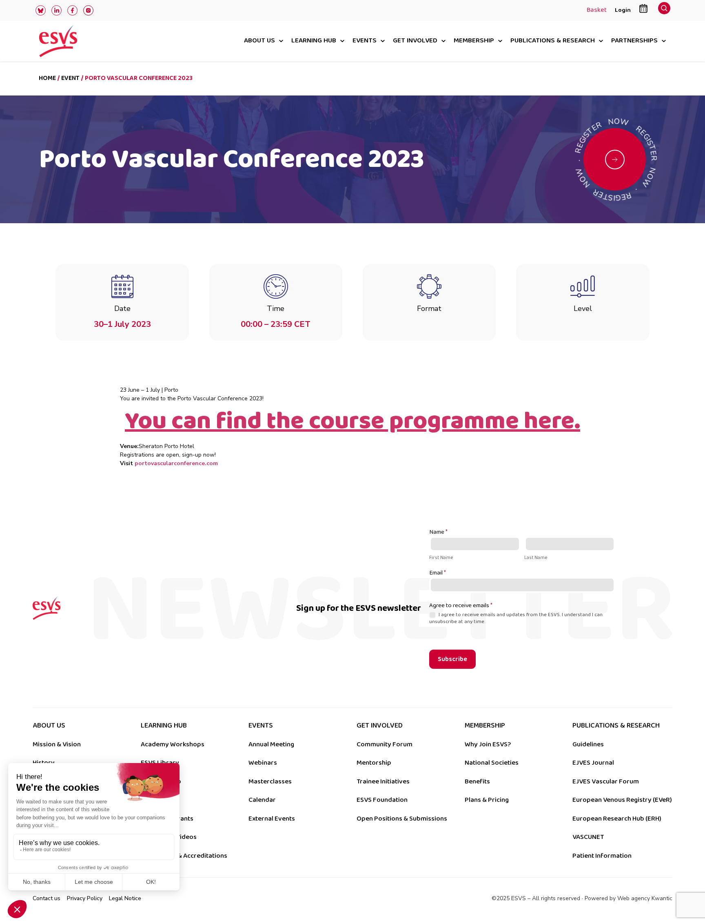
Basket (597, 10)
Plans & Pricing (487, 799)
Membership (474, 41)
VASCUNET (588, 837)
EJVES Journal (593, 762)
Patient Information (602, 855)
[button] (664, 10)
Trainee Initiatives (383, 781)
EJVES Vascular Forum (605, 781)
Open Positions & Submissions (402, 818)
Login (623, 10)
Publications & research (552, 41)
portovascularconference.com (176, 463)
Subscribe (452, 659)
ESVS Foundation (382, 799)
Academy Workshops (172, 744)
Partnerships (634, 41)
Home (47, 78)
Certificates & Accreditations (184, 855)
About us (259, 41)
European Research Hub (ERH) (616, 818)
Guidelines (588, 744)
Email (437, 573)
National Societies (492, 762)
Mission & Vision (57, 744)
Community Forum (384, 744)
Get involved (415, 41)
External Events (271, 818)
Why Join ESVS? (488, 744)
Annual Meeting (271, 744)
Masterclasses (270, 781)
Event (70, 78)
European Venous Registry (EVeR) (622, 799)
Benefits (477, 781)
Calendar (262, 799)
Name (438, 532)
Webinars (262, 762)
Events (364, 41)
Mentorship (374, 762)
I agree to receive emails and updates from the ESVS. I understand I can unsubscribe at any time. (516, 618)
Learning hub (313, 41)
